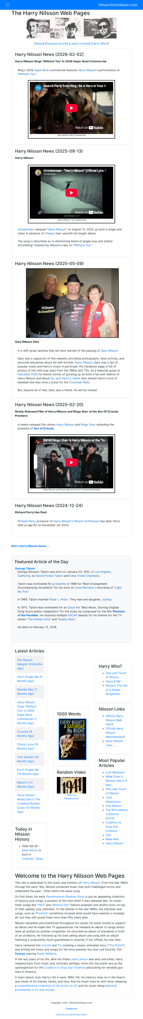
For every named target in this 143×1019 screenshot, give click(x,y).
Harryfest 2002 (28, 374)
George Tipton (25, 568)
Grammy (60, 583)
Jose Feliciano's (85, 587)
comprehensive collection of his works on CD (47, 985)
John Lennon (79, 959)
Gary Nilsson (109, 350)
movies (46, 945)
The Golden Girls (39, 619)
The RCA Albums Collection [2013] (117, 814)
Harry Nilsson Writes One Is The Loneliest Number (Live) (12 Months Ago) (28, 803)
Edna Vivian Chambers (84, 575)
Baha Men (112, 839)
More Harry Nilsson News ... (30, 546)
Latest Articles (79, 43)
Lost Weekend (115, 772)
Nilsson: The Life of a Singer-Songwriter (116, 690)
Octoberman (26, 229)
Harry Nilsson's (88, 70)
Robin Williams (46, 953)
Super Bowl (41, 70)
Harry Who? (100, 43)
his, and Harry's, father (65, 378)
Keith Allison (30, 850)
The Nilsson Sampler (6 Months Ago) (29, 664)
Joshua (106, 599)
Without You (27, 74)
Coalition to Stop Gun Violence (113, 826)
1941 (41, 905)
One (108, 835)
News (39, 43)
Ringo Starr (88, 424)
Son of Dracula (44, 428)
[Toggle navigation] (8, 4)
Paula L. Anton (58, 599)
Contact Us (71, 1009)
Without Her (61, 905)
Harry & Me (113, 681)
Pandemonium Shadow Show (65, 896)
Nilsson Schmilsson (86, 521)
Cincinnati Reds (79, 382)
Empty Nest (66, 619)
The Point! (116, 945)
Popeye (20, 953)
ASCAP (72, 615)
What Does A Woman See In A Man (116, 781)
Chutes (49, 233)
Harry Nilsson (57, 229)
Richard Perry (26, 521)
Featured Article (56, 43)
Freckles (41, 913)
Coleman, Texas (32, 858)
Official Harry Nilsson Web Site (114, 720)
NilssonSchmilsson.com (118, 5)
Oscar (71, 607)
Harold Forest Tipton (49, 575)
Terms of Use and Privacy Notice (71, 1014)
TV (59, 945)
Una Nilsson (113, 805)
